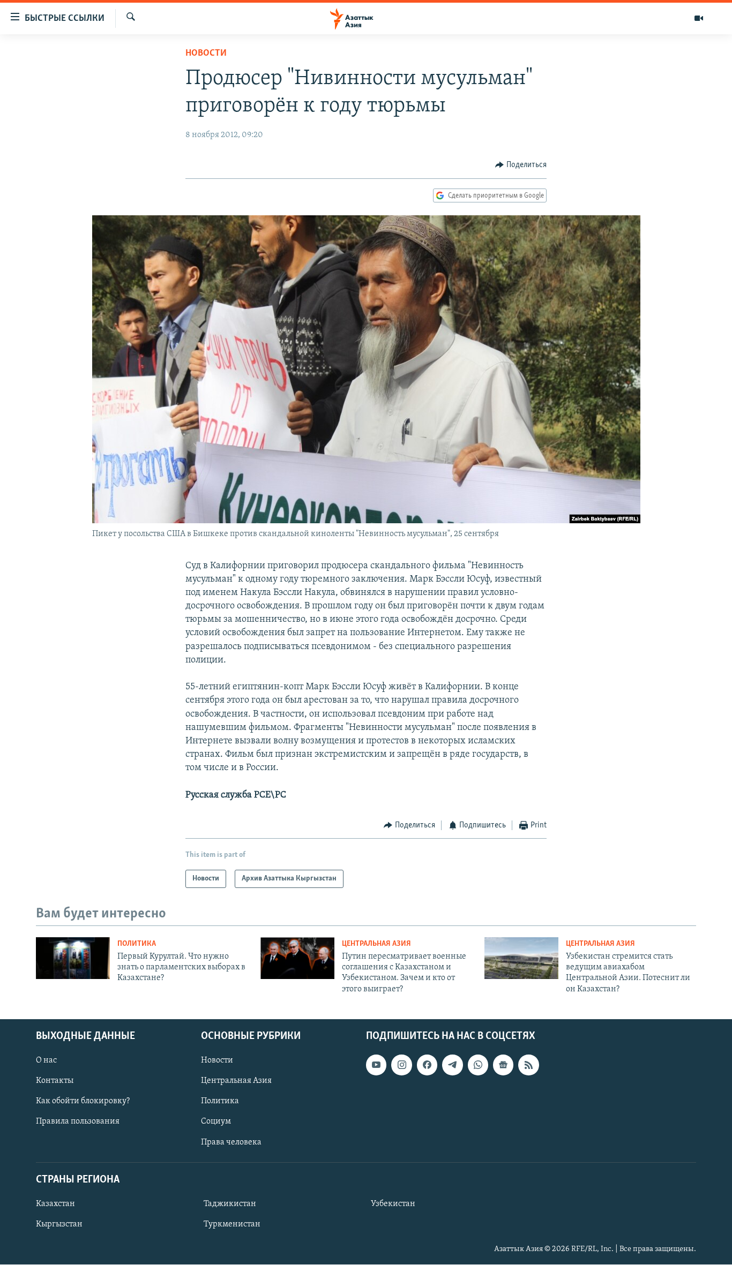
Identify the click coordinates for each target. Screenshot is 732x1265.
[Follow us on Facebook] (427, 1065)
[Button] (521, 165)
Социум (216, 1122)
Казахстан (55, 1204)
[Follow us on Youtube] (376, 1065)
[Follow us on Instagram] (401, 1065)
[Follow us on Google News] (503, 1065)
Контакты (54, 1080)
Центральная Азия (376, 944)
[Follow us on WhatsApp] (478, 1065)
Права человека (231, 1142)
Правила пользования (77, 1122)
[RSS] (528, 1065)
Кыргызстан (59, 1224)
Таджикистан (230, 1204)
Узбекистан (393, 1204)
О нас (46, 1060)
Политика (136, 944)
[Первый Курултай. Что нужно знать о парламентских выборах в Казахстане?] (73, 958)
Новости (206, 53)
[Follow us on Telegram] (452, 1065)
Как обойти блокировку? (83, 1101)
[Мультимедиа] (699, 18)
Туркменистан (232, 1224)
